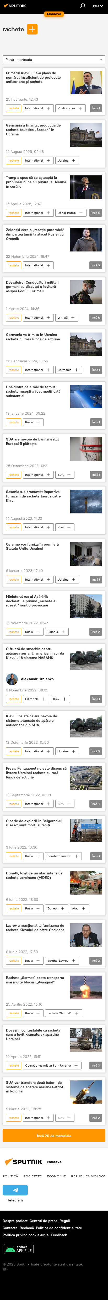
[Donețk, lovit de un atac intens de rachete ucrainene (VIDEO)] (86, 883)
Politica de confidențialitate (59, 1227)
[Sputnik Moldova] (16, 7)
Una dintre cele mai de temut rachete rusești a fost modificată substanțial (33, 391)
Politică (10, 1176)
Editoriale (32, 699)
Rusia (29, 422)
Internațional (34, 108)
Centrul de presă (43, 1220)
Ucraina (63, 160)
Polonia (52, 632)
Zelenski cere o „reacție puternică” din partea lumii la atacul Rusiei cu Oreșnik (35, 234)
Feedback (59, 1235)
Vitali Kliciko (66, 108)
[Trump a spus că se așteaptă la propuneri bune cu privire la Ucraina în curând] (86, 187)
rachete (13, 29)
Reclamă (27, 1227)
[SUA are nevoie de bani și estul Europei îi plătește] (86, 449)
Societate (32, 1176)
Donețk (52, 908)
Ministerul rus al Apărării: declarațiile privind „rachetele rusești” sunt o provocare (31, 601)
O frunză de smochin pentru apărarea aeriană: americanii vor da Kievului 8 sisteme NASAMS (35, 653)
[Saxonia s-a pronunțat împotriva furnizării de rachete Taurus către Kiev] (86, 501)
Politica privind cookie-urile (26, 1235)
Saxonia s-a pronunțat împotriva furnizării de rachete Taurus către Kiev (33, 496)
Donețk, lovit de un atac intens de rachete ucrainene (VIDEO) (34, 875)
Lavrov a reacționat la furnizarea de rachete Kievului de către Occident (35, 927)
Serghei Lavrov (57, 961)
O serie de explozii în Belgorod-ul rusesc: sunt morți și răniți (34, 823)
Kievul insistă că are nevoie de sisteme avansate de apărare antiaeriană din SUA (31, 720)
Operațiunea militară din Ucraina (48, 1065)
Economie (56, 1176)
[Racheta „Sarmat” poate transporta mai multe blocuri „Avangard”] (86, 987)
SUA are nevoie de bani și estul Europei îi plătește (32, 441)
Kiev (61, 527)
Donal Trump (67, 213)
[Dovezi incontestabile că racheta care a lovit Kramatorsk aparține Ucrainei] (86, 1040)
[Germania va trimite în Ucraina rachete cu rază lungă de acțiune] (86, 344)
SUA (61, 475)
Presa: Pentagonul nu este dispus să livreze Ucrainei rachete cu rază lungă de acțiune (36, 773)
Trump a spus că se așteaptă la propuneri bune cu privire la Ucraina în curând (36, 182)
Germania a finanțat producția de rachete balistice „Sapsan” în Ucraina (33, 129)
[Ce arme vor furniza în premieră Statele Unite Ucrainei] (86, 554)
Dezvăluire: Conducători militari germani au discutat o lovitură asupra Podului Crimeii (32, 287)
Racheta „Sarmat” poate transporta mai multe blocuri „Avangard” (35, 980)
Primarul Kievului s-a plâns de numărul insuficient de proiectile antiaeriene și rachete (33, 77)
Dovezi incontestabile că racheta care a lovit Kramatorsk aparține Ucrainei (33, 1034)
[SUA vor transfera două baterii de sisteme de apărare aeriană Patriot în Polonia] (86, 1092)
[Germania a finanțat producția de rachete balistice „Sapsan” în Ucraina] (86, 135)
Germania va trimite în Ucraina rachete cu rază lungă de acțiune (33, 337)
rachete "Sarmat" (59, 1013)
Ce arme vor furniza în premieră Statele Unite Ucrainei (32, 546)
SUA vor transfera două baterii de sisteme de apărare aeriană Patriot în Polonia (34, 1087)
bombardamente (59, 856)
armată (63, 317)
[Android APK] (18, 1250)
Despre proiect (15, 1220)
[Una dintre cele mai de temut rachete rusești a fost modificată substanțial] (86, 396)
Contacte (10, 1227)
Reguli (65, 1220)
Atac (75, 908)
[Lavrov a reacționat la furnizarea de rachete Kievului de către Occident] (86, 935)
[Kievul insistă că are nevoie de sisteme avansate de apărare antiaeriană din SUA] (86, 725)
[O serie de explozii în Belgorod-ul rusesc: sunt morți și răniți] (86, 830)
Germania (64, 370)
